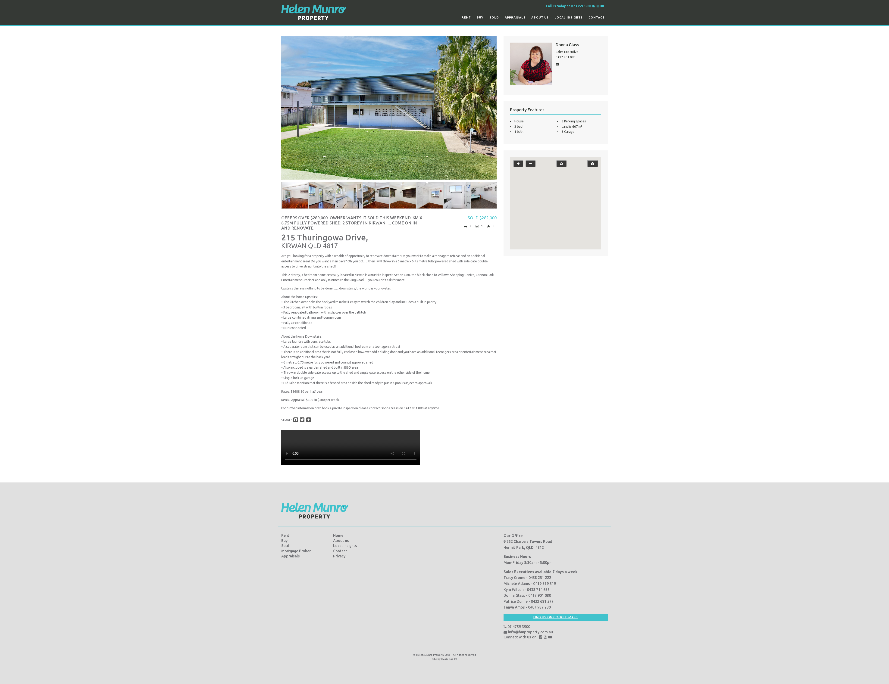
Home (338, 535)
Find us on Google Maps (555, 617)
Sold (494, 17)
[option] (294, 195)
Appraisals (515, 17)
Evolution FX (449, 659)
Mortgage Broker (296, 551)
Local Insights (568, 17)
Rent (466, 17)
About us (540, 17)
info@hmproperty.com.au (530, 632)
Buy (480, 17)
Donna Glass (567, 44)
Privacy (339, 556)
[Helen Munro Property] (313, 12)
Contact (596, 17)
